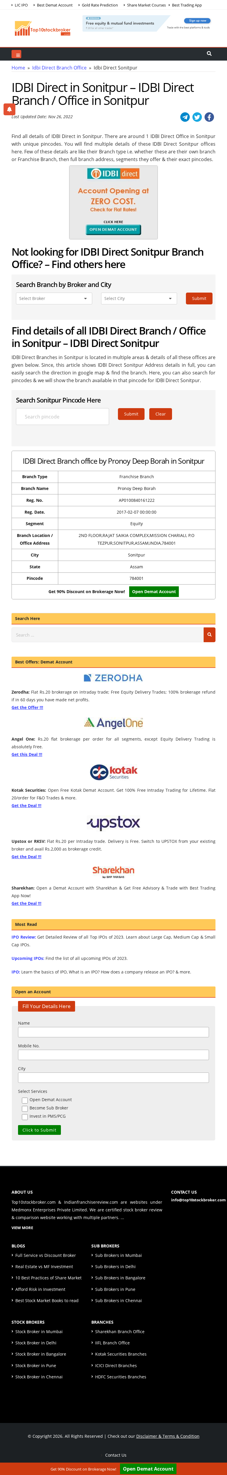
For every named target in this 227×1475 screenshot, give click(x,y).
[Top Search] (16, 54)
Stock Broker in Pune (35, 1365)
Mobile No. (29, 1046)
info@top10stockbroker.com (198, 1200)
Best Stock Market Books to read (47, 1300)
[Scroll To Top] (216, 1452)
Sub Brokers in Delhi (115, 1266)
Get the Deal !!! (26, 805)
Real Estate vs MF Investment (44, 1266)
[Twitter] (197, 117)
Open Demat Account (148, 1469)
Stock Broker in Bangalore (40, 1354)
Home (18, 67)
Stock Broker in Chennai (39, 1377)
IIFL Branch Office (112, 1343)
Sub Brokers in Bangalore (120, 1278)
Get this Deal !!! (27, 754)
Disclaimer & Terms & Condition (168, 1436)
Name (24, 1023)
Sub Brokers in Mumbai (118, 1255)
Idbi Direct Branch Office (59, 67)
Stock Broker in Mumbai (39, 1331)
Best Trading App (186, 5)
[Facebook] (209, 117)
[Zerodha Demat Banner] (148, 23)
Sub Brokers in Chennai (118, 1300)
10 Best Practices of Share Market (48, 1278)
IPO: (16, 972)
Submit (199, 298)
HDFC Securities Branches (120, 1377)
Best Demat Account (54, 5)
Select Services (32, 1091)
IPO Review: (24, 937)
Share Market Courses (146, 5)
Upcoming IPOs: (28, 958)
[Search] (209, 634)
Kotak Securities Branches (121, 1354)
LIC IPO (21, 5)
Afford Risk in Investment (40, 1289)
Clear (160, 414)
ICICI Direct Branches (116, 1365)
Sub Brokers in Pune (115, 1289)
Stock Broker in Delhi (35, 1343)
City (21, 1068)
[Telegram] (185, 117)
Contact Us (115, 1455)
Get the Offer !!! (27, 707)
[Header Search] (209, 54)
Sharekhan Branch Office (120, 1331)
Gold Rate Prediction (99, 5)
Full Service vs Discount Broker (45, 1255)
